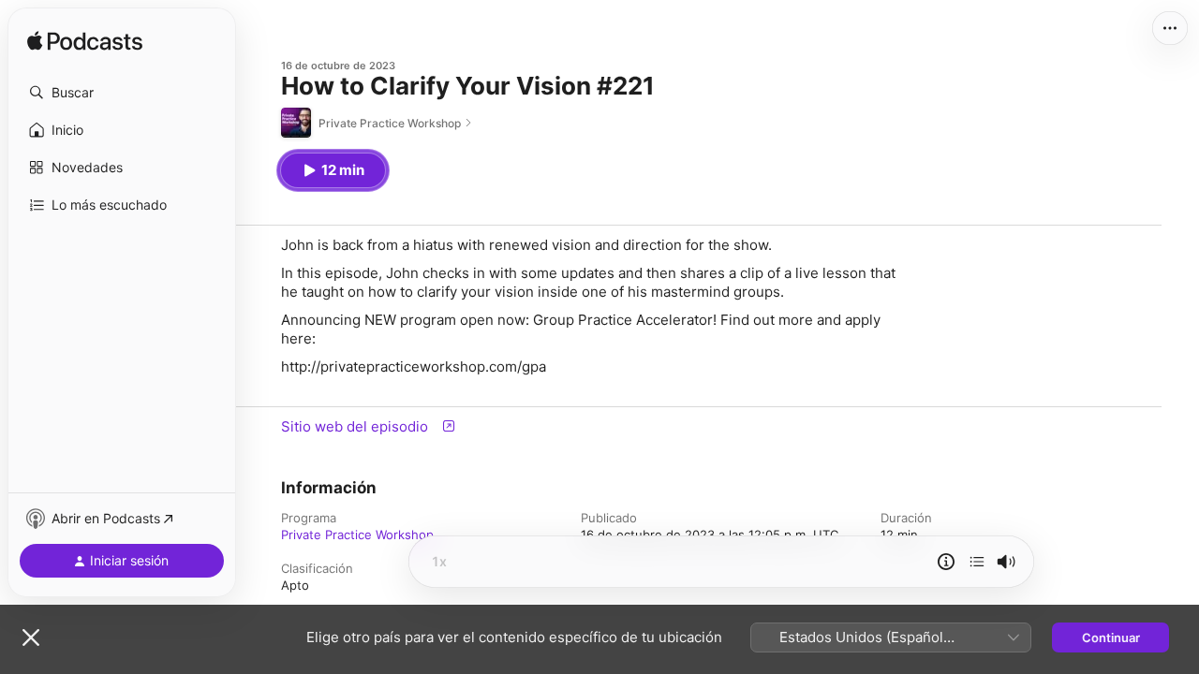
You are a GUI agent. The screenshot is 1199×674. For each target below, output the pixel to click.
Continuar (1111, 637)
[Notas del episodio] (946, 562)
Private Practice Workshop (357, 534)
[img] (84, 42)
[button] (122, 93)
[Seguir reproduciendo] (977, 562)
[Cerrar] (30, 637)
